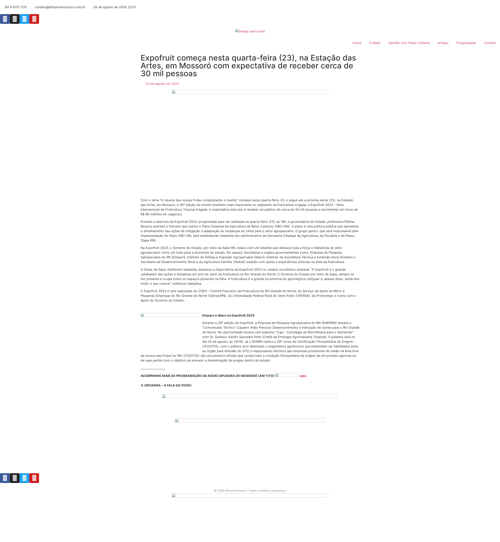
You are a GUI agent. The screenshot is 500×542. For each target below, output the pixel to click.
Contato (490, 43)
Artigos (443, 43)
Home (357, 43)
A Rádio (375, 43)
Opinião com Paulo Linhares (409, 43)
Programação (466, 43)
